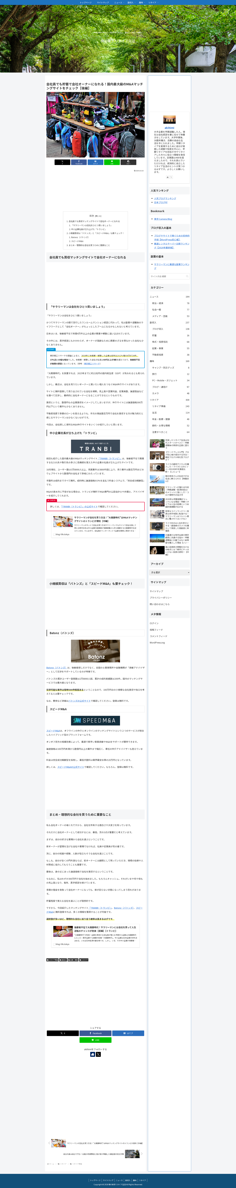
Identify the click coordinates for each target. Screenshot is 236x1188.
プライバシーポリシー (161, 597)
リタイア (85, 960)
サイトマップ (156, 591)
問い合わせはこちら (160, 604)
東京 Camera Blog (163, 218)
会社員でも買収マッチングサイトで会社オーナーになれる (94, 221)
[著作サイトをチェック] (92, 1054)
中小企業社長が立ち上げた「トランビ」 (89, 229)
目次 (91, 215)
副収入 (64, 960)
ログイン (154, 623)
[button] (128, 162)
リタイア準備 (53, 960)
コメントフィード (158, 636)
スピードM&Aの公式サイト (70, 766)
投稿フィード (156, 629)
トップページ (95, 1180)
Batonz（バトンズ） (80, 237)
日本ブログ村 (160, 202)
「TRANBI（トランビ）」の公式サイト (79, 506)
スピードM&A (77, 241)
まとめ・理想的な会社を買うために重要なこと (89, 245)
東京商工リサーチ (92, 363)
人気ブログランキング (165, 198)
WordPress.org (157, 642)
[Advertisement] (95, 191)
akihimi (169, 127)
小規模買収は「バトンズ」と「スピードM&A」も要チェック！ (96, 233)
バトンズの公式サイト (79, 700)
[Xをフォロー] (98, 1054)
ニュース (119, 1180)
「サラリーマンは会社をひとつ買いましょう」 (91, 225)
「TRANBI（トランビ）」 (109, 458)
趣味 (134, 1180)
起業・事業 (74, 960)
